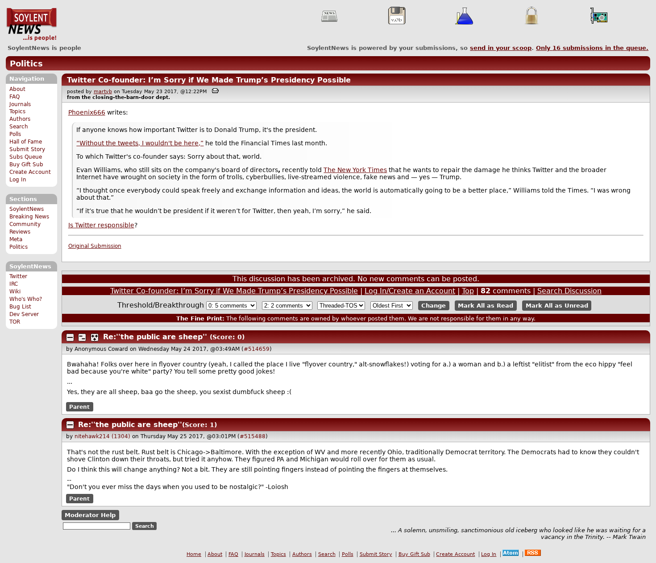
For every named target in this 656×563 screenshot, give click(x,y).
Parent (79, 406)
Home (194, 554)
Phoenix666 (86, 112)
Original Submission (94, 246)
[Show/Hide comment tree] (82, 337)
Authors (19, 119)
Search (18, 126)
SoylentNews (31, 24)
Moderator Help (90, 515)
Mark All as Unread (557, 305)
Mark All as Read (485, 305)
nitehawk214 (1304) (102, 436)
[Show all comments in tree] (95, 337)
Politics (26, 63)
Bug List (20, 307)
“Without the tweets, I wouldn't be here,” (139, 143)
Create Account (30, 172)
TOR (14, 322)
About (17, 89)
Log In (17, 180)
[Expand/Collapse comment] (70, 337)
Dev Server (24, 314)
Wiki (15, 291)
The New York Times (355, 169)
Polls (15, 134)
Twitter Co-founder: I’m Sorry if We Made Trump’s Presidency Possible (209, 80)
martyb (103, 92)
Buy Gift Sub (26, 164)
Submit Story (27, 149)
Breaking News (29, 217)
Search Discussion (569, 291)
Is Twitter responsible (101, 225)
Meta (15, 239)
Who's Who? (25, 299)
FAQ (14, 97)
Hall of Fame (25, 142)
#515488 (253, 436)
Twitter (18, 276)
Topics (17, 111)
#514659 (257, 349)
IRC (13, 284)
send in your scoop (500, 48)
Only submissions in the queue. (592, 48)
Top (468, 291)
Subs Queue (25, 157)
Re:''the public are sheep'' (155, 337)
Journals (20, 104)
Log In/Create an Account (410, 291)
